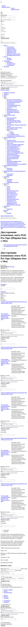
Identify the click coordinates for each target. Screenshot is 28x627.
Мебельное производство (13, 54)
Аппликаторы (10, 103)
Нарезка (9, 58)
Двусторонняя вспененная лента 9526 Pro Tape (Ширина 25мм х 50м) (5, 362)
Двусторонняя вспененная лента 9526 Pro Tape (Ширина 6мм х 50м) (13, 227)
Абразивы (6, 183)
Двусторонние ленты (9, 115)
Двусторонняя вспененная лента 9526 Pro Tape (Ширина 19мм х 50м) (5, 407)
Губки (8, 186)
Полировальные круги (13, 199)
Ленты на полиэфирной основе (15, 152)
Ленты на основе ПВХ (13, 157)
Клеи (5, 96)
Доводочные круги (12, 202)
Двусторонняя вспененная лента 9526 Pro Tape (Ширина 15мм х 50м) (5, 453)
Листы (11, 131)
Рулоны (12, 133)
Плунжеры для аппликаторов (14, 101)
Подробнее (3, 284)
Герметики (6, 206)
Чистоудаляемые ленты (13, 134)
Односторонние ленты (10, 137)
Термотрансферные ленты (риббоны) (17, 164)
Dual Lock (9, 168)
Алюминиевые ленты (12, 150)
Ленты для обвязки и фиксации (15, 144)
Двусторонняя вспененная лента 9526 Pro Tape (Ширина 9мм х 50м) (5, 316)
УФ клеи (9, 108)
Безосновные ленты (12, 129)
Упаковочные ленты (12, 154)
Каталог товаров (5, 90)
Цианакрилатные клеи (13, 110)
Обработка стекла (11, 51)
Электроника (10, 47)
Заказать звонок (5, 606)
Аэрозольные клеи (12, 106)
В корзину (3, 291)
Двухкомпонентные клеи (13, 102)
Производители (6, 7)
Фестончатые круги (12, 195)
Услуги (5, 56)
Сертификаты (10, 65)
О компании (7, 61)
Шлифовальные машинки (14, 204)
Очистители (10, 174)
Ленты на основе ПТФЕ (13, 155)
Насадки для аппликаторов (14, 99)
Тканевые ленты (11, 140)
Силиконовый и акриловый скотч (16, 136)
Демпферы (6, 176)
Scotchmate (10, 169)
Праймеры (9, 175)
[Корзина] (1, 41)
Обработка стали (11, 52)
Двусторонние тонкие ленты (14, 127)
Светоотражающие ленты (13, 145)
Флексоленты (10, 119)
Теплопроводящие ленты (13, 120)
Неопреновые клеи (12, 109)
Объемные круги (11, 200)
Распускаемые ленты (12, 147)
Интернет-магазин (5, 221)
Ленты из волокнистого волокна (15, 141)
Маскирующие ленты (12, 158)
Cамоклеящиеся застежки (10, 165)
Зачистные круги (11, 192)
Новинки (6, 94)
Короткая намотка (11, 117)
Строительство (11, 48)
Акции (3, 5)
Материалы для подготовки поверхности (15, 171)
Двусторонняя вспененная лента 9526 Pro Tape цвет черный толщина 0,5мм (13, 225)
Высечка (6, 210)
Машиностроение (11, 49)
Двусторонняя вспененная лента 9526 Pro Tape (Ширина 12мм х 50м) (5, 498)
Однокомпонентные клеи (13, 105)
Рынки (5, 45)
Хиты (5, 95)
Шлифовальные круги (13, 190)
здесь (2, 35)
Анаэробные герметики (13, 112)
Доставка (9, 59)
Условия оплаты (11, 63)
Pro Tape (9, 123)
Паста (8, 189)
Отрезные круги (11, 196)
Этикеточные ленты (12, 162)
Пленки (9, 160)
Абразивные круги (12, 203)
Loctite (8, 113)
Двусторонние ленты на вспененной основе (12, 222)
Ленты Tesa (10, 143)
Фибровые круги (11, 197)
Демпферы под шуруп (13, 182)
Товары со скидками (9, 92)
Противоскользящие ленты (14, 161)
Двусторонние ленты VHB (14, 122)
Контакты (6, 66)
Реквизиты (10, 62)
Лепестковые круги (12, 193)
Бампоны (9, 181)
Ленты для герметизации (13, 151)
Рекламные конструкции (13, 55)
